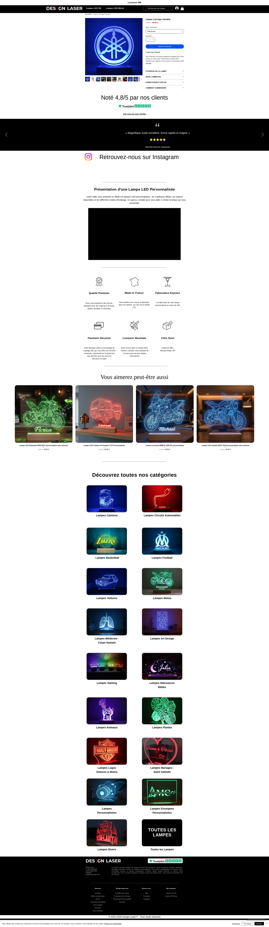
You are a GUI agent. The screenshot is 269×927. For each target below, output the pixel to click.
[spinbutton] (150, 40)
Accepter (259, 924)
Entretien (98, 908)
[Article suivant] (257, 416)
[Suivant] (263, 137)
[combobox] (165, 31)
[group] (134, 420)
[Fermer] (266, 923)
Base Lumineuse (152, 27)
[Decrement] (147, 40)
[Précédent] (6, 137)
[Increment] (153, 40)
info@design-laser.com (93, 875)
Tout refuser (247, 924)
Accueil (88, 14)
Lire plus (148, 63)
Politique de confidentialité (112, 924)
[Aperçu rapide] (44, 417)
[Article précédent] (12, 416)
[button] (94, 8)
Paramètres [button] (236, 924)
